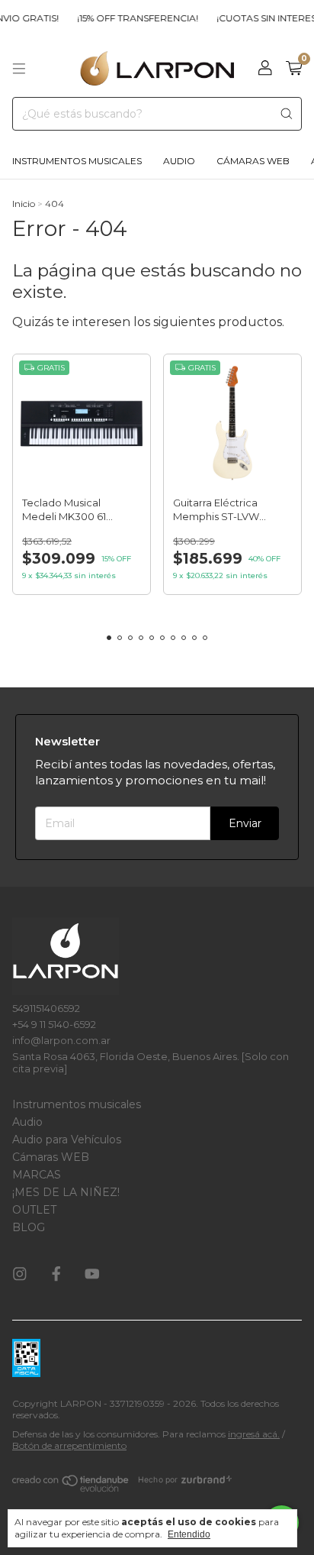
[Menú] (19, 69)
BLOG (28, 1227)
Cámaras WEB (50, 1157)
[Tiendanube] (71, 1487)
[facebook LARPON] (56, 1274)
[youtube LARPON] (92, 1274)
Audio (179, 160)
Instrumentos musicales (76, 1104)
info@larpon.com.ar (61, 1040)
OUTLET (34, 1210)
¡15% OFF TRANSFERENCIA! (130, 18)
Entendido (189, 1534)
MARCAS (36, 1175)
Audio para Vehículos (66, 1139)
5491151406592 (46, 1008)
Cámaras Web (253, 160)
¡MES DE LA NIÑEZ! (66, 1192)
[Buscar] (286, 114)
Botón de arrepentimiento (69, 1445)
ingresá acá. (254, 1434)
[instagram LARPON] (19, 1274)
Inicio (23, 203)
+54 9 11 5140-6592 (54, 1024)
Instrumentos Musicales (77, 160)
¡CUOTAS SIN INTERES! (261, 18)
